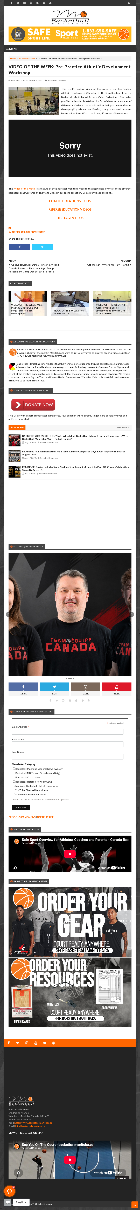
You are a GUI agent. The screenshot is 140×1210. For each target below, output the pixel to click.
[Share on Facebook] (19, 246)
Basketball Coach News (28, 777)
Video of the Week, (57, 80)
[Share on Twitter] (42, 246)
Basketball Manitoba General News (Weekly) (39, 768)
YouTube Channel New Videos (31, 790)
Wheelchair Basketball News (30, 794)
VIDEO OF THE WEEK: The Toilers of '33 (68, 312)
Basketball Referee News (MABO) (33, 781)
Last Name (18, 752)
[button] (8, 614)
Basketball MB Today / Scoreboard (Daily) (37, 773)
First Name (18, 739)
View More (122, 427)
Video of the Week (26, 58)
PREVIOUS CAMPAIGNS (22, 817)
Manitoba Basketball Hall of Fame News (36, 786)
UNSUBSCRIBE (45, 817)
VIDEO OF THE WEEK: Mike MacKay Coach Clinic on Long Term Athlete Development (27, 309)
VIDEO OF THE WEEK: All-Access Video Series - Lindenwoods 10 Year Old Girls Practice (111, 309)
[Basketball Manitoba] (70, 17)
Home (13, 58)
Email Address (20, 726)
